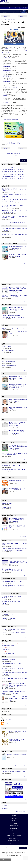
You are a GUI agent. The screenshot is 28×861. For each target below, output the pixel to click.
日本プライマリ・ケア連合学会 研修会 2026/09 (13, 469)
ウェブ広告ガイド (6, 805)
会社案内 (14, 815)
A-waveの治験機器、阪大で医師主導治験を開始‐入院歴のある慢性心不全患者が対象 (18, 698)
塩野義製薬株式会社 (7, 76)
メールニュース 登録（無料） (8, 653)
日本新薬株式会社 (7, 102)
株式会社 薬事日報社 (14, 853)
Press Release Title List (9, 19)
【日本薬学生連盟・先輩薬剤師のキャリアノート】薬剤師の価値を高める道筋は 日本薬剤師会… (18, 520)
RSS (7, 723)
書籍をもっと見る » (23, 763)
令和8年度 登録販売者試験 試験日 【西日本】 (13, 633)
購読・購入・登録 (23, 8)
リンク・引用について (14, 838)
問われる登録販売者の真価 (8, 350)
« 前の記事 (5, 16)
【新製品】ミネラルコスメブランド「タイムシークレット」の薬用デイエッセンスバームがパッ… (18, 309)
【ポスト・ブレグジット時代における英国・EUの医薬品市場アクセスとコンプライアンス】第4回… (18, 424)
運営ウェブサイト (14, 825)
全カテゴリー (14, 8)
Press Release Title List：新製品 (10, 119)
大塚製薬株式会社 (7, 66)
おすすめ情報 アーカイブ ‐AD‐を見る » (18, 222)
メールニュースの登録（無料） (14, 156)
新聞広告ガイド (5, 808)
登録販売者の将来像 (6, 347)
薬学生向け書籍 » (23, 536)
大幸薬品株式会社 (7, 81)
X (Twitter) (8, 719)
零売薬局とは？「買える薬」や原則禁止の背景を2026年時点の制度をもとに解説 (18, 563)
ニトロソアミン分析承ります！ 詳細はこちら (13, 143)
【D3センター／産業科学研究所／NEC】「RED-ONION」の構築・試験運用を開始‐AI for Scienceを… (17, 289)
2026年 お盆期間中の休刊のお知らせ (17, 731)
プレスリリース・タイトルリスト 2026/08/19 (13, 178)
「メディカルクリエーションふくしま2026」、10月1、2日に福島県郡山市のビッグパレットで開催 (18, 447)
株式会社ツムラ (6, 95)
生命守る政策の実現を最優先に (9, 361)
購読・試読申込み (14, 823)
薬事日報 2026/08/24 (7, 507)
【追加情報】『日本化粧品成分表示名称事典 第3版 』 (14, 771)
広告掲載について (14, 828)
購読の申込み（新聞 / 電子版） (14, 153)
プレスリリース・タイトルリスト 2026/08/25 (13, 169)
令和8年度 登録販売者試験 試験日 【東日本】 (13, 629)
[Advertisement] (14, 273)
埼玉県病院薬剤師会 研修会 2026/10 (11, 465)
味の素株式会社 (6, 57)
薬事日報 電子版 (9, 48)
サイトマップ (14, 818)
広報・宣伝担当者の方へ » (21, 811)
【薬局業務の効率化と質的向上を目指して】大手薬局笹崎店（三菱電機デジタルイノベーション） (18, 386)
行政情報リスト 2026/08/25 (8, 618)
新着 (9, 8)
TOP (2, 19)
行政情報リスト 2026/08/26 (8, 614)
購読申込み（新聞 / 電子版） (8, 645)
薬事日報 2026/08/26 (7, 503)
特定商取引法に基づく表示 (14, 840)
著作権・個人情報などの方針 (14, 835)
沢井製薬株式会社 (7, 70)
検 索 (23, 160)
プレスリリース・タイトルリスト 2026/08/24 (13, 171)
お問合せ (14, 833)
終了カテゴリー (14, 843)
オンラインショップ (6, 649)
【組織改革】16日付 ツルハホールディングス (13, 328)
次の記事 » (23, 16)
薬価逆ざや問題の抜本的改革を (9, 365)
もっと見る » (24, 181)
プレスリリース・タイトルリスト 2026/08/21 (13, 174)
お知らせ (14, 830)
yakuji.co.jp (4, 852)
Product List (14, 820)
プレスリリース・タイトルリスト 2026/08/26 (13, 167)
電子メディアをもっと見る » (21, 765)
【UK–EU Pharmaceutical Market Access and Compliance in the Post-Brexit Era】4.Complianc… (17, 432)
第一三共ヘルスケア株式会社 (10, 87)
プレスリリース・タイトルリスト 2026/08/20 (13, 176)
